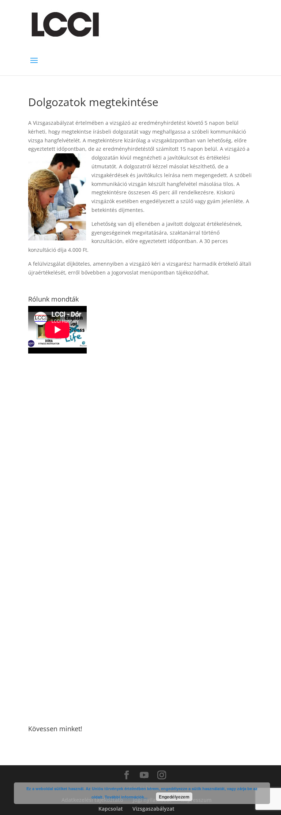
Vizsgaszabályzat (153, 808)
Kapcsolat (110, 808)
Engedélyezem (174, 796)
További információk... (126, 797)
